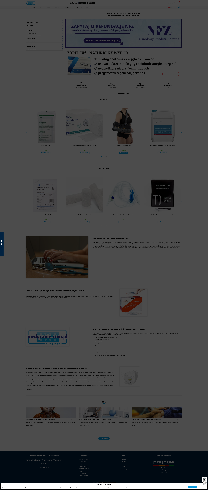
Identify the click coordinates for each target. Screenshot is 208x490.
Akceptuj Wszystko (192, 487)
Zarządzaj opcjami (202, 487)
